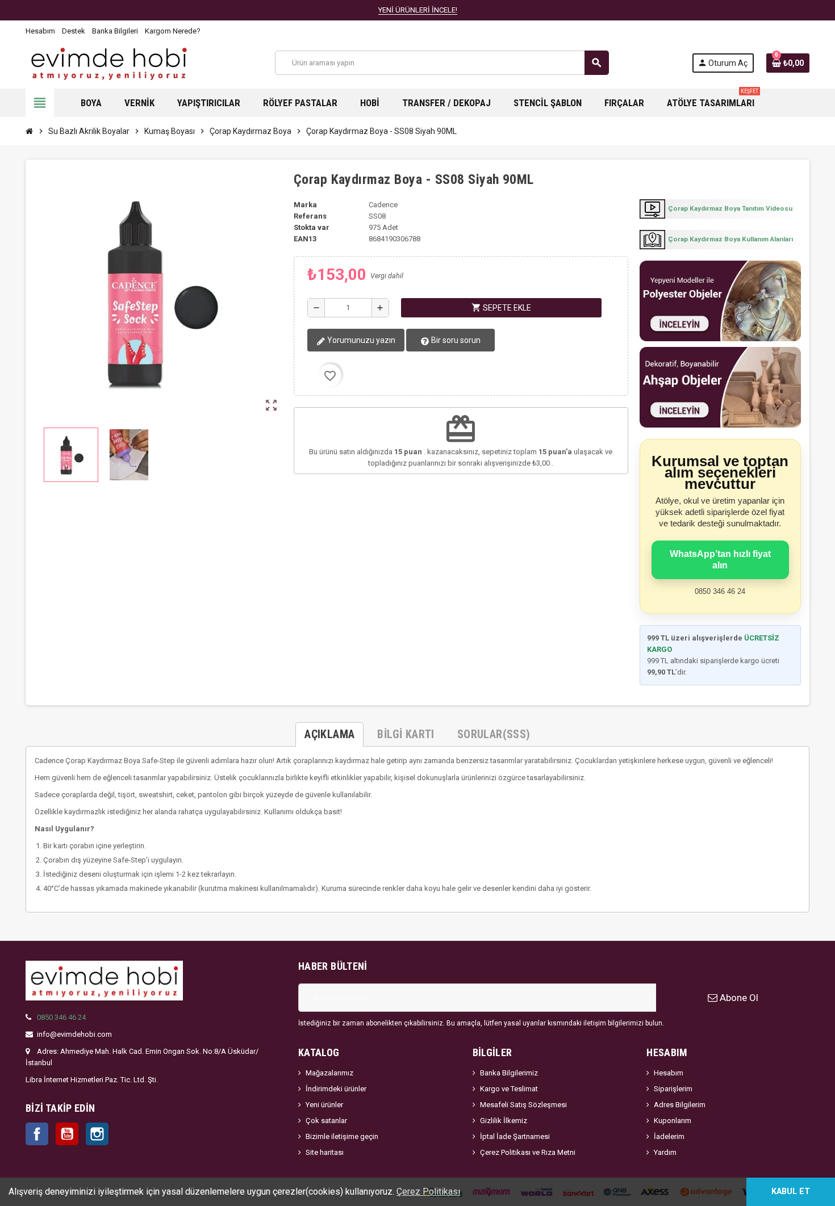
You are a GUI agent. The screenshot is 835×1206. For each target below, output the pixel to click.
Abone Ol (737, 997)
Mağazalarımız (329, 1073)
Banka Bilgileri (115, 31)
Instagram (97, 1134)
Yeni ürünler (324, 1104)
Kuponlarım (672, 1120)
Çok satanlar (326, 1120)
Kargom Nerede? (173, 31)
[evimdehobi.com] (109, 62)
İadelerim (669, 1136)
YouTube (67, 1134)
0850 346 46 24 (61, 1017)
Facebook (37, 1134)
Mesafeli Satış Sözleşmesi (523, 1104)
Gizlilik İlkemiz (503, 1120)
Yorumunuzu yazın (360, 340)
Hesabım (40, 31)
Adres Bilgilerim (679, 1104)
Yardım (665, 1152)
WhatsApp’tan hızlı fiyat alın (720, 559)
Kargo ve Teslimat (509, 1088)
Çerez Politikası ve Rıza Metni (527, 1152)
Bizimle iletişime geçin (342, 1136)
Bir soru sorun (455, 340)
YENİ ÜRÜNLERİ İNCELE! (417, 10)
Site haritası (325, 1152)
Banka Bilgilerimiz (509, 1073)
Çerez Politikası (428, 1191)
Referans (310, 216)
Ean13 (305, 239)
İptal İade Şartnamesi (515, 1136)
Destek (73, 31)
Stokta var (311, 227)
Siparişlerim (673, 1088)
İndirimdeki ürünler (336, 1088)
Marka (305, 204)
